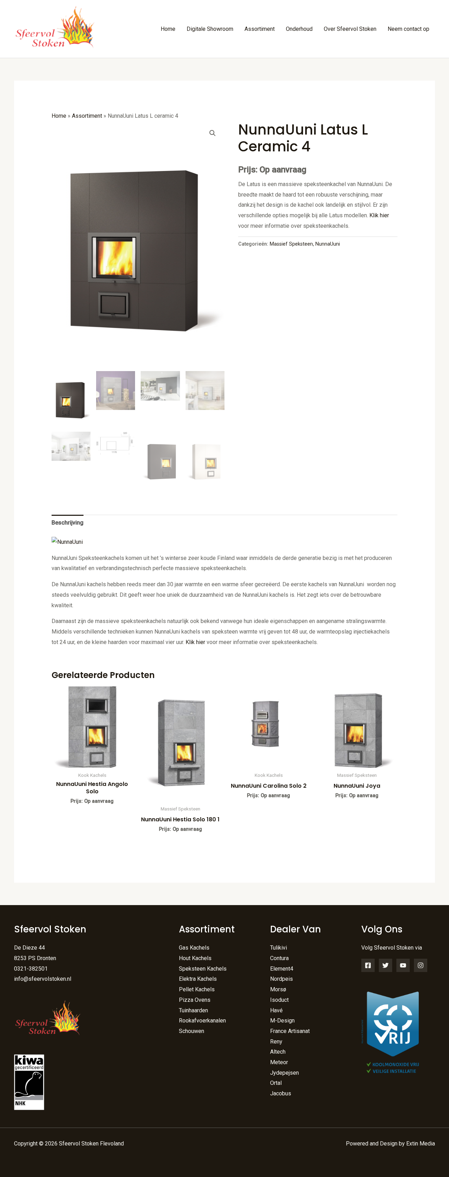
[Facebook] (368, 965)
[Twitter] (385, 965)
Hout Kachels (195, 958)
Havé (276, 1010)
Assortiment (259, 29)
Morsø (278, 989)
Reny (276, 1041)
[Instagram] (420, 965)
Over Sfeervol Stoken (350, 29)
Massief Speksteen (291, 244)
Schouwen (191, 1031)
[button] (212, 133)
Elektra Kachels (198, 979)
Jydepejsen (284, 1072)
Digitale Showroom (210, 29)
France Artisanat (290, 1031)
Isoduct (279, 1000)
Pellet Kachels (197, 989)
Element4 (281, 968)
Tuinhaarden (193, 1010)
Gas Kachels (194, 947)
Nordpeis (281, 979)
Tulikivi (278, 947)
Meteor (279, 1062)
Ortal (276, 1083)
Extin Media (420, 1143)
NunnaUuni (327, 244)
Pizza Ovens (194, 1000)
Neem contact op (408, 29)
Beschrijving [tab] (67, 522)
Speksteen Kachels (203, 968)
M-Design (282, 1020)
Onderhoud (299, 29)
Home (168, 29)
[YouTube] (403, 965)
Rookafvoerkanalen (202, 1020)
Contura (279, 958)
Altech (278, 1051)
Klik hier (379, 215)
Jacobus (280, 1093)
